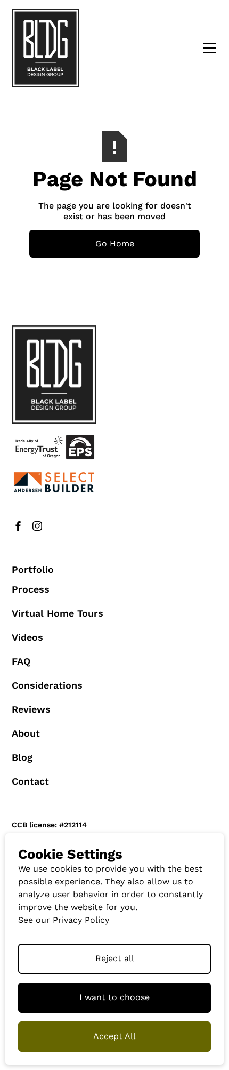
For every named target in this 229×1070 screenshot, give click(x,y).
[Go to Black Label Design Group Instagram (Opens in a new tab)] (37, 526)
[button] (207, 48)
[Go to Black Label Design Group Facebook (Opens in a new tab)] (18, 526)
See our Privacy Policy (63, 920)
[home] (46, 48)
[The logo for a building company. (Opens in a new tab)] (54, 482)
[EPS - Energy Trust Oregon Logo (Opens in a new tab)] (54, 447)
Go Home (114, 243)
